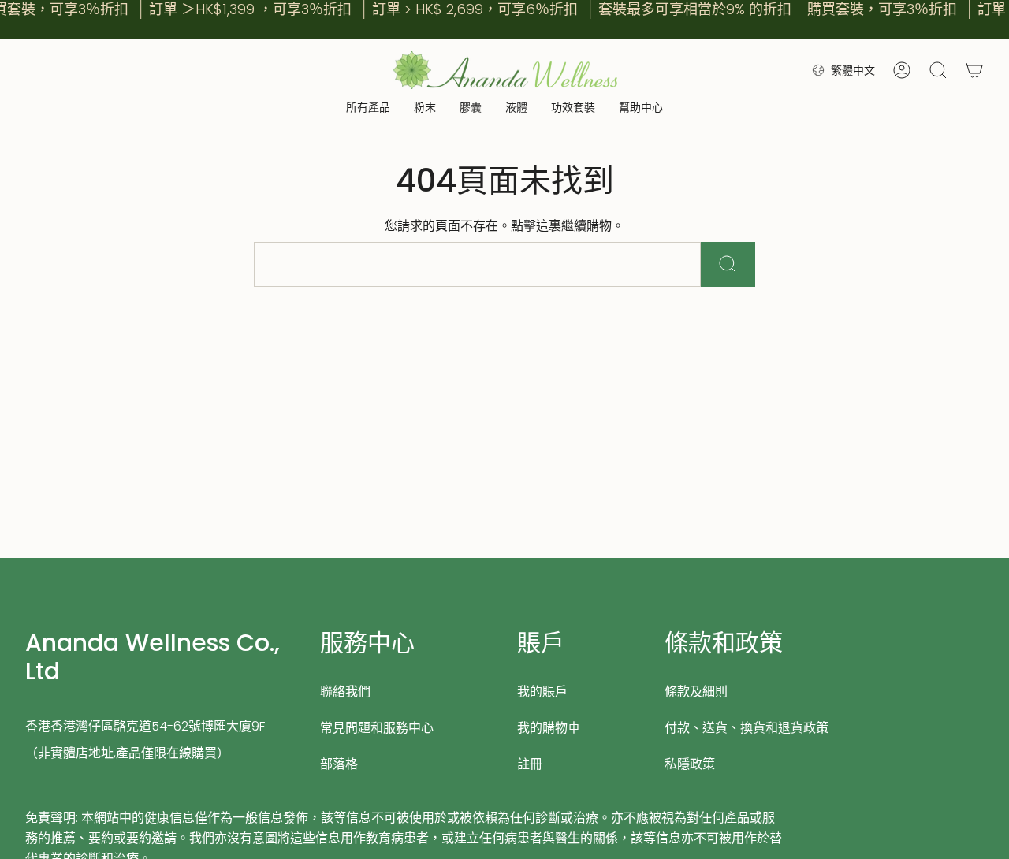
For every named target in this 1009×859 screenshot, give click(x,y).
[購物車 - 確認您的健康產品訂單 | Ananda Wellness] (974, 70)
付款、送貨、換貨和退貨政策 (746, 728)
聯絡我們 (345, 691)
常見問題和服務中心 (377, 728)
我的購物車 (548, 728)
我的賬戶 (542, 691)
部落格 (339, 764)
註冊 (529, 764)
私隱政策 (690, 764)
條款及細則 (696, 691)
